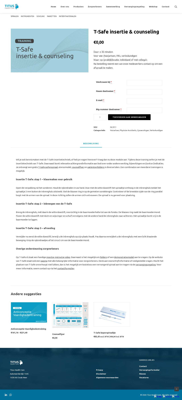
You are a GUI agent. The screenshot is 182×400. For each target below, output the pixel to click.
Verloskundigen (156, 130)
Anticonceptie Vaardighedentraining (28, 329)
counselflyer (78, 167)
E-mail (99, 100)
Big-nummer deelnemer (108, 109)
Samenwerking (113, 7)
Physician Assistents (128, 130)
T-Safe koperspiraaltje (105, 333)
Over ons (65, 7)
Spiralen (14, 16)
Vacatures (144, 377)
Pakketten (52, 16)
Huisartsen (114, 130)
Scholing (41, 16)
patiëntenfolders (95, 167)
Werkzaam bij (103, 82)
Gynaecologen (143, 130)
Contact (165, 7)
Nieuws (142, 374)
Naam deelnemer (104, 91)
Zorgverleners (95, 7)
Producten (78, 7)
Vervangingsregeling (134, 7)
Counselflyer (58, 334)
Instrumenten (27, 16)
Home (53, 7)
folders (103, 257)
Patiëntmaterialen (67, 16)
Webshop (153, 7)
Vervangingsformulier (149, 370)
